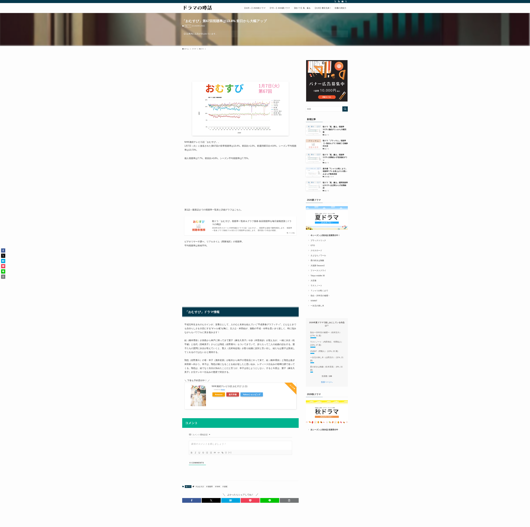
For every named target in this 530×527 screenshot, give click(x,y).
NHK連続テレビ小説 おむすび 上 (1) (229, 386)
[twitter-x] (335, 1)
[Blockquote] (215, 452)
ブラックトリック (318, 240)
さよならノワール (318, 255)
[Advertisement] (240, 184)
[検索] (346, 1)
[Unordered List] (211, 452)
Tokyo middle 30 (318, 275)
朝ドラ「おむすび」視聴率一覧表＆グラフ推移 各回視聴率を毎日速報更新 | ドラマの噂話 (252, 222)
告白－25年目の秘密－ (320, 295)
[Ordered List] (207, 452)
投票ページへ (327, 382)
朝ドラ (188, 26)
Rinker (223, 389)
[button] (191, 500)
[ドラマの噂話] (197, 8)
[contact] (342, 1)
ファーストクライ (318, 270)
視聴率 (210, 487)
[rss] (339, 1)
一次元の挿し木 (317, 306)
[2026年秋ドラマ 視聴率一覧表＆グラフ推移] (327, 412)
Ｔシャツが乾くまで (319, 290)
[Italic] (195, 452)
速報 (225, 487)
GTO (313, 245)
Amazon (218, 394)
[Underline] (199, 452)
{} (226, 452)
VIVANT (314, 301)
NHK (218, 487)
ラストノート (316, 285)
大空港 (313, 280)
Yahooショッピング (251, 394)
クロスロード (316, 250)
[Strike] (203, 452)
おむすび (200, 487)
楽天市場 (233, 394)
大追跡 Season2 (318, 265)
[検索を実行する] (345, 109)
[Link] (222, 452)
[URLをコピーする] (289, 500)
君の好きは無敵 (317, 260)
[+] (229, 452)
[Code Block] (219, 452)
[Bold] (192, 452)
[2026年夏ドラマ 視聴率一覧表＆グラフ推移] (327, 218)
